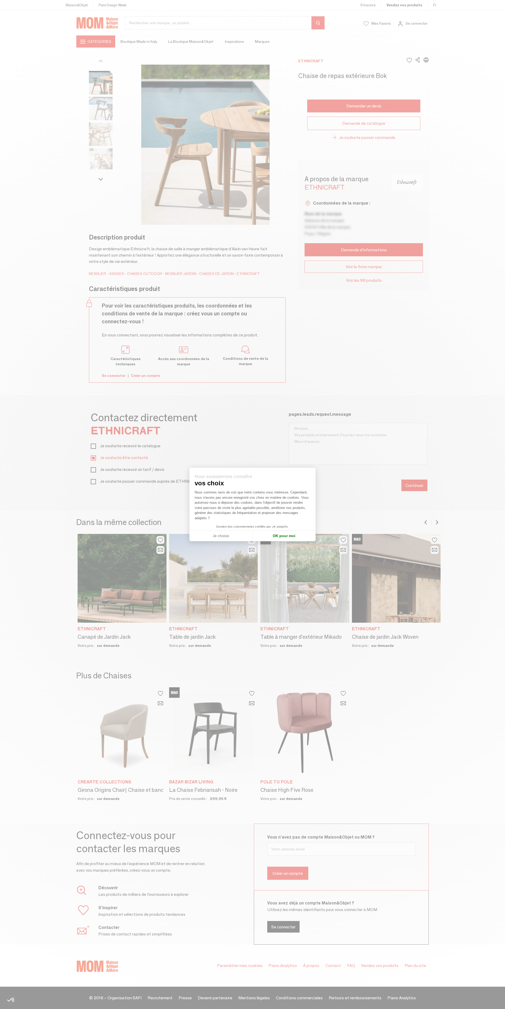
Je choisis (221, 536)
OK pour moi (284, 536)
